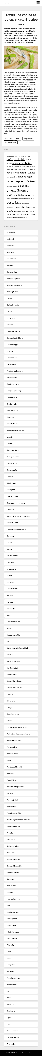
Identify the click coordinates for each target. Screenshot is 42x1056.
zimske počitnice (15, 217)
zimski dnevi (23, 217)
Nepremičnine (12, 674)
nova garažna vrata (12, 186)
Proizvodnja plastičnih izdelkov (18, 820)
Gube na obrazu (12, 411)
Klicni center (11, 483)
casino (10, 159)
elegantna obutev (22, 163)
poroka (8, 198)
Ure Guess (10, 971)
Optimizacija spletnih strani (17, 727)
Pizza (9, 760)
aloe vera (30, 80)
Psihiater (10, 833)
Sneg (8, 905)
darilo (17, 159)
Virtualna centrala (13, 978)
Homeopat (10, 417)
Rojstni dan (11, 879)
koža (17, 139)
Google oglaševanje (14, 391)
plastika (29, 194)
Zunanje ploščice (13, 1037)
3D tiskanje (11, 232)
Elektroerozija (12, 358)
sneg (18, 211)
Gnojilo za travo (13, 384)
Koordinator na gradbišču (16, 529)
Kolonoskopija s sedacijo (16, 503)
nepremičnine (24, 181)
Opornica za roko (13, 714)
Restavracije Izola (13, 859)
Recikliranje (11, 839)
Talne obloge (11, 925)
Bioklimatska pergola (14, 285)
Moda (9, 628)
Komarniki (10, 510)
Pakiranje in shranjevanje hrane (18, 734)
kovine (28, 173)
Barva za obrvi (12, 272)
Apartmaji (10, 265)
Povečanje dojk (12, 800)
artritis (18, 156)
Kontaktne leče (12, 523)
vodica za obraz (10, 142)
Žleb (8, 1024)
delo (22, 159)
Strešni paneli (12, 919)
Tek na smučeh (12, 938)
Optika (9, 721)
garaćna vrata (31, 166)
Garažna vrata (12, 378)
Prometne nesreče (13, 826)
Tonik (9, 958)
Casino (9, 298)
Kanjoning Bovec (13, 450)
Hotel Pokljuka (12, 424)
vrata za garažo (21, 214)
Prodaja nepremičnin (14, 813)
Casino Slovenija (13, 305)
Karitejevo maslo (13, 457)
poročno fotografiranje (27, 198)
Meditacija (11, 608)
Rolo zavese (11, 886)
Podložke (10, 773)
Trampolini (11, 965)
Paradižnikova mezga (14, 740)
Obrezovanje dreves (14, 688)
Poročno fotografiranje (15, 787)
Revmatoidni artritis (12, 207)
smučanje (12, 210)
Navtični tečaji (12, 668)
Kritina (9, 542)
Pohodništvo (11, 780)
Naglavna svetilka (13, 635)
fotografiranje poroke (21, 166)
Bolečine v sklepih (26, 156)
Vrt (8, 991)
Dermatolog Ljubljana (15, 338)
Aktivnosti (10, 239)
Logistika (10, 582)
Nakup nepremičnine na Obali (17, 648)
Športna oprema (12, 912)
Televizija (10, 945)
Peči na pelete (12, 747)
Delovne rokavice (13, 331)
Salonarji (10, 892)
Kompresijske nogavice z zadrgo (18, 516)
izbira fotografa (30, 169)
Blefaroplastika (12, 292)
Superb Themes (30, 1053)
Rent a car (10, 853)
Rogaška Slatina (13, 872)
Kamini (9, 444)
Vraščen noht (11, 985)
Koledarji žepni (12, 496)
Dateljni (10, 325)
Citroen (9, 312)
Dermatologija (12, 345)
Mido (9, 615)
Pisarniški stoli (12, 754)
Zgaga (9, 1018)
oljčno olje (23, 185)
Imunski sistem (21, 169)
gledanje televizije (12, 169)
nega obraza (28, 139)
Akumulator (11, 246)
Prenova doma (12, 806)
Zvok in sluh (11, 1044)
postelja (12, 202)
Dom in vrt (10, 351)
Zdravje (28, 214)
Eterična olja (11, 364)
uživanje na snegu (12, 214)
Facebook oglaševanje (15, 371)
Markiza (10, 602)
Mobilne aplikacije (13, 622)
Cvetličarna (11, 318)
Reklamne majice (13, 846)
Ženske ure (11, 1011)
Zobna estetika (12, 1031)
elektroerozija (11, 166)
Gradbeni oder (12, 404)
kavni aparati (19, 172)
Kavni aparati (12, 463)
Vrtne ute (10, 1004)
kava (9, 172)
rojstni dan (24, 206)
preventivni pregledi (24, 203)
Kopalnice (10, 536)
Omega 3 (10, 707)
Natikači (10, 655)
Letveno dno (11, 569)
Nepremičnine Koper (14, 681)
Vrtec (9, 998)
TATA (5, 2)
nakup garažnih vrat (12, 177)
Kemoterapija (12, 470)
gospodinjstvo (12, 397)
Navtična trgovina (13, 661)
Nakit (9, 641)
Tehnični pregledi (13, 932)
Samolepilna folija (13, 899)
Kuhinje (9, 549)
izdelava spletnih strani (15, 430)
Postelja (10, 793)
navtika (22, 176)
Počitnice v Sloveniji (14, 767)
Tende (9, 952)
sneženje (23, 211)
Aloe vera (10, 252)
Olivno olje (11, 701)
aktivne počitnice (11, 156)
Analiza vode (11, 259)
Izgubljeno (10, 437)
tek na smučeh (30, 211)
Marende (10, 595)
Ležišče (9, 575)
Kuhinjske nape (12, 556)
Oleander (10, 694)
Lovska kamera (12, 589)
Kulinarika (10, 562)
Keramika (10, 477)
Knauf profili (11, 490)
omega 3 (13, 190)
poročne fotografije (16, 198)
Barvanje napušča (13, 279)
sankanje (32, 207)
